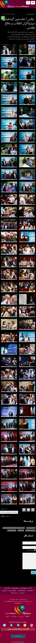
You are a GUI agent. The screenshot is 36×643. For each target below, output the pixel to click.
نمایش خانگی (22, 591)
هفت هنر (21, 593)
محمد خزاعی (21, 530)
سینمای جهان (15, 588)
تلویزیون (4, 591)
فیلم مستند (7, 588)
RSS (28, 616)
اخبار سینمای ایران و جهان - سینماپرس (18, 610)
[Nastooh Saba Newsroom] (23, 642)
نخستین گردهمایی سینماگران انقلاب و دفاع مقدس (14, 527)
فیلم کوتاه (30, 591)
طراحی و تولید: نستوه (16, 642)
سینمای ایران (24, 588)
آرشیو (7, 616)
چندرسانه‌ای (14, 593)
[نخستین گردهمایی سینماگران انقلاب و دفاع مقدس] (9, 49)
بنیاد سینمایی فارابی (12, 530)
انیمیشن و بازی (12, 591)
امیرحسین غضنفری (31, 527)
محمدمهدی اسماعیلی (30, 530)
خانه (31, 588)
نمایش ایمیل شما (30, 550)
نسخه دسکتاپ (18, 636)
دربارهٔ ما (21, 616)
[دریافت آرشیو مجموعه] (3, 18)
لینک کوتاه (3, 509)
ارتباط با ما (14, 616)
